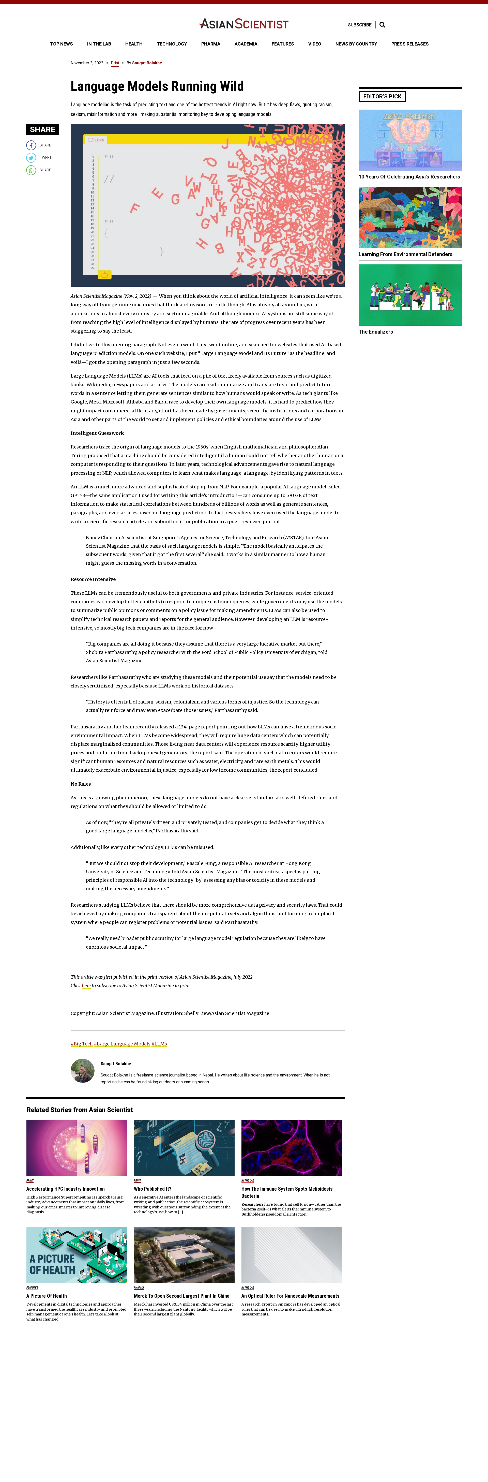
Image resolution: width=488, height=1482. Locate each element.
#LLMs (159, 1044)
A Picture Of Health (46, 1296)
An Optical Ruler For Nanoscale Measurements (290, 1296)
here (86, 986)
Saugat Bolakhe (147, 63)
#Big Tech (82, 1044)
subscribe (360, 24)
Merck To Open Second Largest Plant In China (182, 1296)
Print (115, 63)
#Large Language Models (122, 1044)
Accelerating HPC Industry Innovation (65, 1189)
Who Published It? (152, 1189)
